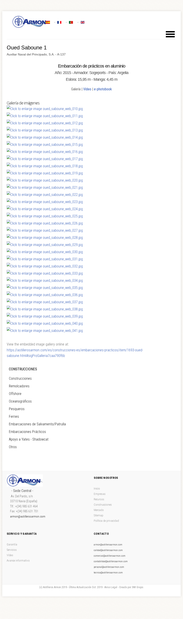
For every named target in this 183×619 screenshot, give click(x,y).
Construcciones (20, 378)
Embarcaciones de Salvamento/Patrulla (37, 424)
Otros (13, 447)
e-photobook (103, 89)
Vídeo (87, 89)
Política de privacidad (106, 520)
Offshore (15, 394)
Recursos (99, 499)
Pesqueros (17, 409)
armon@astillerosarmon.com (27, 516)
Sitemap (98, 515)
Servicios (12, 549)
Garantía (12, 544)
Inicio (97, 488)
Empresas (100, 494)
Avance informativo (18, 560)
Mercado (99, 510)
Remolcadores (19, 386)
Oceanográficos (20, 401)
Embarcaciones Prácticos (27, 432)
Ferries (14, 416)
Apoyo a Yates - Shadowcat (28, 439)
